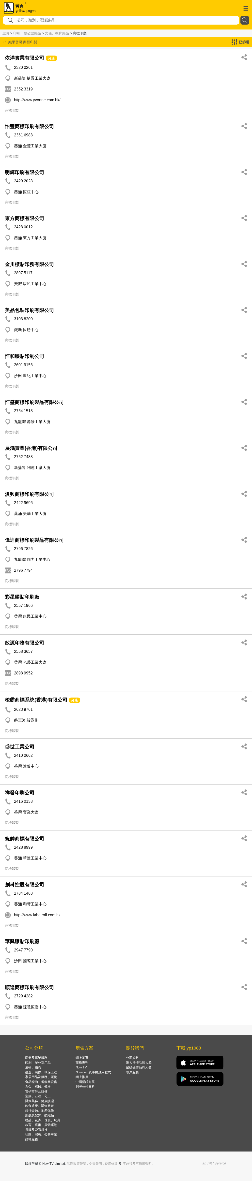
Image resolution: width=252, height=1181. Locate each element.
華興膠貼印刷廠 (22, 941)
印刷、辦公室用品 (27, 33)
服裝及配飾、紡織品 (39, 1115)
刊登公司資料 (85, 1086)
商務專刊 (82, 1062)
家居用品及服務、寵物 (41, 1077)
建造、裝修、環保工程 (41, 1072)
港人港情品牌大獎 (139, 1062)
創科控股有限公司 (24, 884)
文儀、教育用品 (57, 33)
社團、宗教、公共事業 (41, 1134)
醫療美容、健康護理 (39, 1101)
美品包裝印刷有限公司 (29, 310)
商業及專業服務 (36, 1058)
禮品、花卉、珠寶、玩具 (42, 1120)
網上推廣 (82, 1077)
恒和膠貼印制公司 (24, 356)
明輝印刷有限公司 (24, 172)
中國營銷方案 (85, 1082)
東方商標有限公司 (24, 218)
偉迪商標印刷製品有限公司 (34, 540)
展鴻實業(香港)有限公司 (31, 448)
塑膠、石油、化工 (38, 1096)
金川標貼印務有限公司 (29, 264)
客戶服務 (132, 1072)
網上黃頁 (82, 1058)
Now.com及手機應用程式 (93, 1072)
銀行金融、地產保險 (39, 1110)
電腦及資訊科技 (36, 1130)
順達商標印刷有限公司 (29, 987)
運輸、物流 (33, 1067)
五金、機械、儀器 (38, 1086)
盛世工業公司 (19, 746)
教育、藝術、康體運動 (41, 1125)
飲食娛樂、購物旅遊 (39, 1106)
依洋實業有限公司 (24, 57)
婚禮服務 (31, 1139)
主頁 (5, 33)
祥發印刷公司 (19, 792)
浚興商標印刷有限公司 (29, 494)
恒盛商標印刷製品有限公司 (34, 402)
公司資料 (132, 1058)
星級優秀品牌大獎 (139, 1067)
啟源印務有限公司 (24, 642)
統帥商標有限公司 (24, 838)
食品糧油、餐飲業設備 (41, 1082)
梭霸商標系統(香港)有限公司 (36, 699)
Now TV (81, 1067)
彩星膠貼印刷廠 (22, 596)
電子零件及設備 (36, 1091)
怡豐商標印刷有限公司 (29, 126)
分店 (51, 58)
